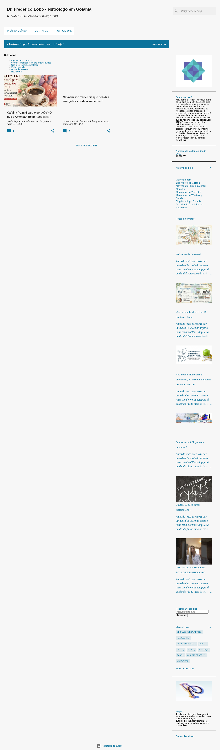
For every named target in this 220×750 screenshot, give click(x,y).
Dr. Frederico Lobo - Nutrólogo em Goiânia (49, 9)
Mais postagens (86, 145)
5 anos (203, 649)
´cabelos (183, 638)
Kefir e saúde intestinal (188, 254)
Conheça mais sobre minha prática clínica (31, 63)
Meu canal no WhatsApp (189, 195)
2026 (191, 649)
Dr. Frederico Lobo (20, 69)
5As (180, 655)
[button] (53, 131)
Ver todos (159, 44)
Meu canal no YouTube (188, 192)
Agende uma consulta (21, 60)
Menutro (180, 189)
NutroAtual (16, 72)
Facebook (181, 198)
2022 (180, 649)
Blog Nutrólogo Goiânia (188, 201)
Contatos (41, 30)
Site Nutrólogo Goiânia (188, 182)
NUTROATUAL (64, 30)
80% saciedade (196, 655)
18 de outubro (186, 644)
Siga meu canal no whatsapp (24, 65)
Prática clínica (17, 30)
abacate (182, 661)
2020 (202, 644)
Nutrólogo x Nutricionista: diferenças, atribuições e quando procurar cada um (193, 379)
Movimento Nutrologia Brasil (191, 185)
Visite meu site (18, 67)
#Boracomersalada (189, 632)
